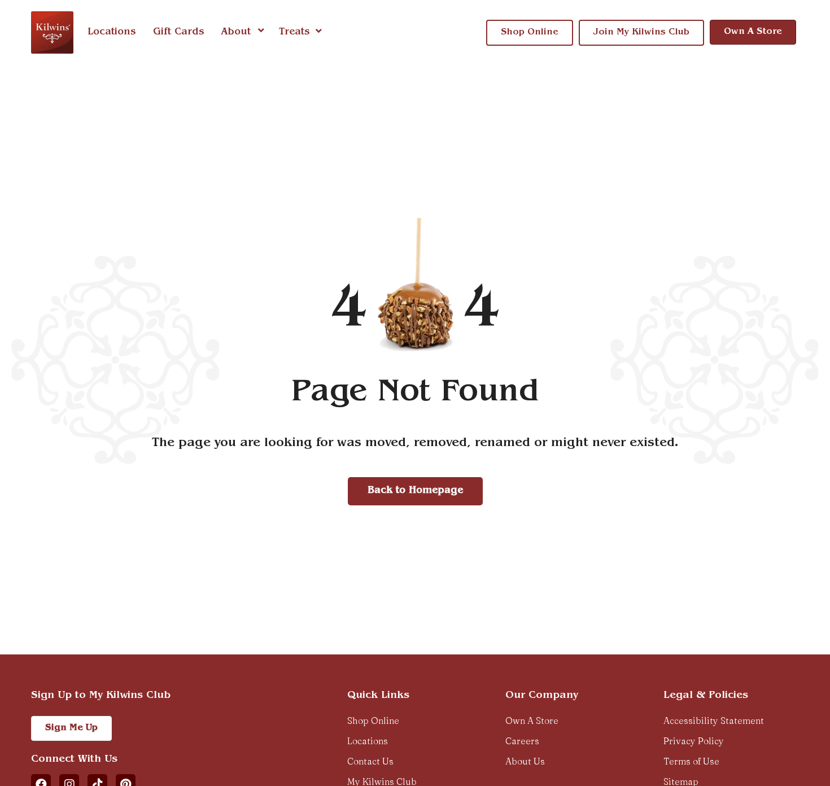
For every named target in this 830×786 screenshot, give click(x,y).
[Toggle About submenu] (261, 32)
